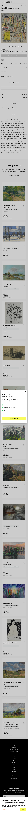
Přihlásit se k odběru (14, 418)
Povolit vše (23, 809)
